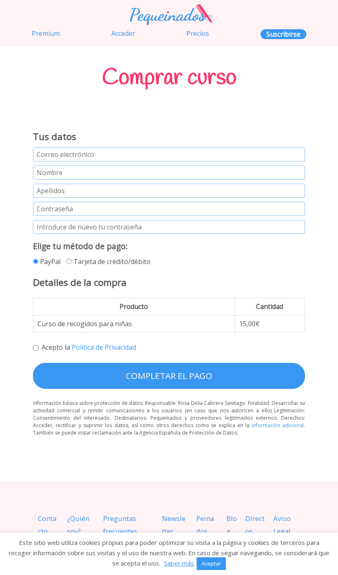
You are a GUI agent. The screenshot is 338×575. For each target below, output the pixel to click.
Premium (46, 33)
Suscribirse (283, 34)
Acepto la (89, 347)
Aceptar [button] (211, 563)
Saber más (179, 563)
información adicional (278, 425)
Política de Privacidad (104, 347)
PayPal (49, 261)
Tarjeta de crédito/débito (111, 261)
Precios (197, 33)
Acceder (123, 33)
